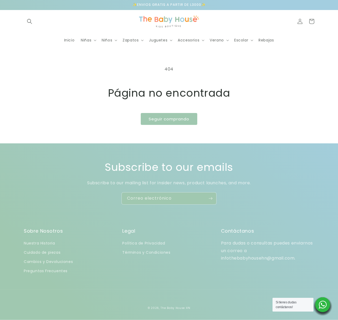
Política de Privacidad (143, 243)
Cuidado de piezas (42, 252)
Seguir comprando (169, 119)
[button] (29, 21)
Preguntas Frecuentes (46, 271)
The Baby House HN (175, 308)
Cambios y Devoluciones (48, 261)
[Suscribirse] (210, 198)
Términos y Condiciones (146, 252)
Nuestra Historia (39, 243)
